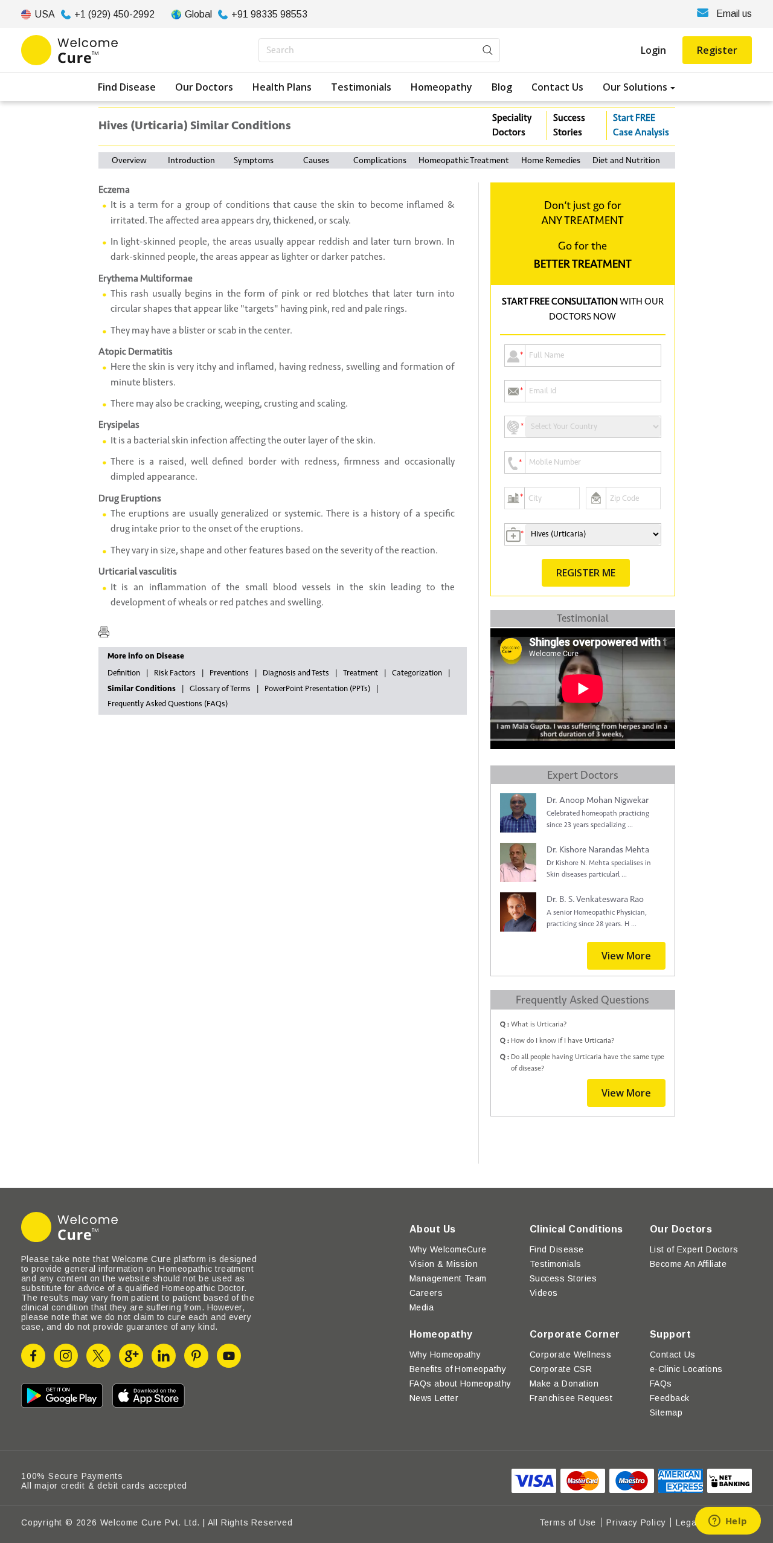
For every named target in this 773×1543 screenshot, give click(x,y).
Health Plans (282, 87)
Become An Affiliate (688, 1264)
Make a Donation (564, 1383)
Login (653, 50)
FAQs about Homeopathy (460, 1383)
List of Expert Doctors (694, 1249)
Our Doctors (204, 87)
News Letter (433, 1398)
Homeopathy (441, 87)
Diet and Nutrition (626, 160)
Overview (129, 160)
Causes (316, 160)
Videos (544, 1293)
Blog (502, 87)
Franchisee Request (571, 1398)
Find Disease (127, 87)
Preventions (229, 673)
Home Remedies (550, 160)
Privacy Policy (636, 1522)
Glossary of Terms (220, 689)
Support (670, 1334)
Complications (379, 160)
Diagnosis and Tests (296, 673)
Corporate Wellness (571, 1354)
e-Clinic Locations (686, 1369)
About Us (432, 1229)
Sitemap (666, 1412)
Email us (734, 13)
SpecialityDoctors (511, 125)
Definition (123, 673)
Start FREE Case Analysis (641, 125)
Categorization (417, 673)
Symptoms (254, 160)
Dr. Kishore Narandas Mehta (598, 850)
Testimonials (361, 87)
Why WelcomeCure (448, 1249)
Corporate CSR (561, 1369)
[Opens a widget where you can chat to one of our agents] (727, 1522)
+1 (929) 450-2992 (114, 14)
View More (626, 955)
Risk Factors (175, 673)
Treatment (360, 673)
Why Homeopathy (445, 1354)
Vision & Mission (443, 1264)
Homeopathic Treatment (464, 160)
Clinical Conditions (576, 1229)
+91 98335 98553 (269, 14)
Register (717, 50)
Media (421, 1307)
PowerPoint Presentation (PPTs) (317, 689)
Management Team (448, 1278)
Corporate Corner (575, 1334)
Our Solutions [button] (635, 87)
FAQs (661, 1383)
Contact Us (557, 87)
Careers (426, 1293)
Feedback (670, 1398)
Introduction (191, 160)
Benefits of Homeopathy (458, 1369)
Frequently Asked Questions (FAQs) (167, 704)
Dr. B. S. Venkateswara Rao (595, 899)
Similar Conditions (141, 689)
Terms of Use (568, 1522)
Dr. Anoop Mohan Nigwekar (598, 800)
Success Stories (569, 125)
